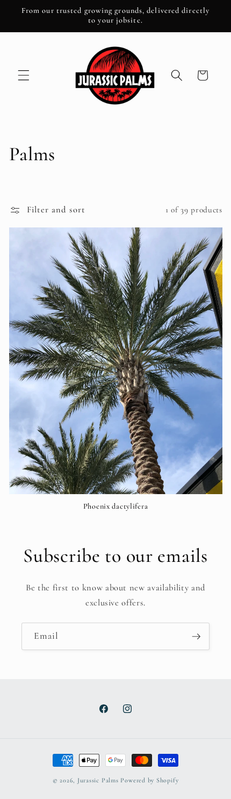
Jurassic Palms (98, 780)
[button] (24, 75)
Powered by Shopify (149, 780)
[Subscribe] (196, 637)
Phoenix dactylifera (115, 506)
